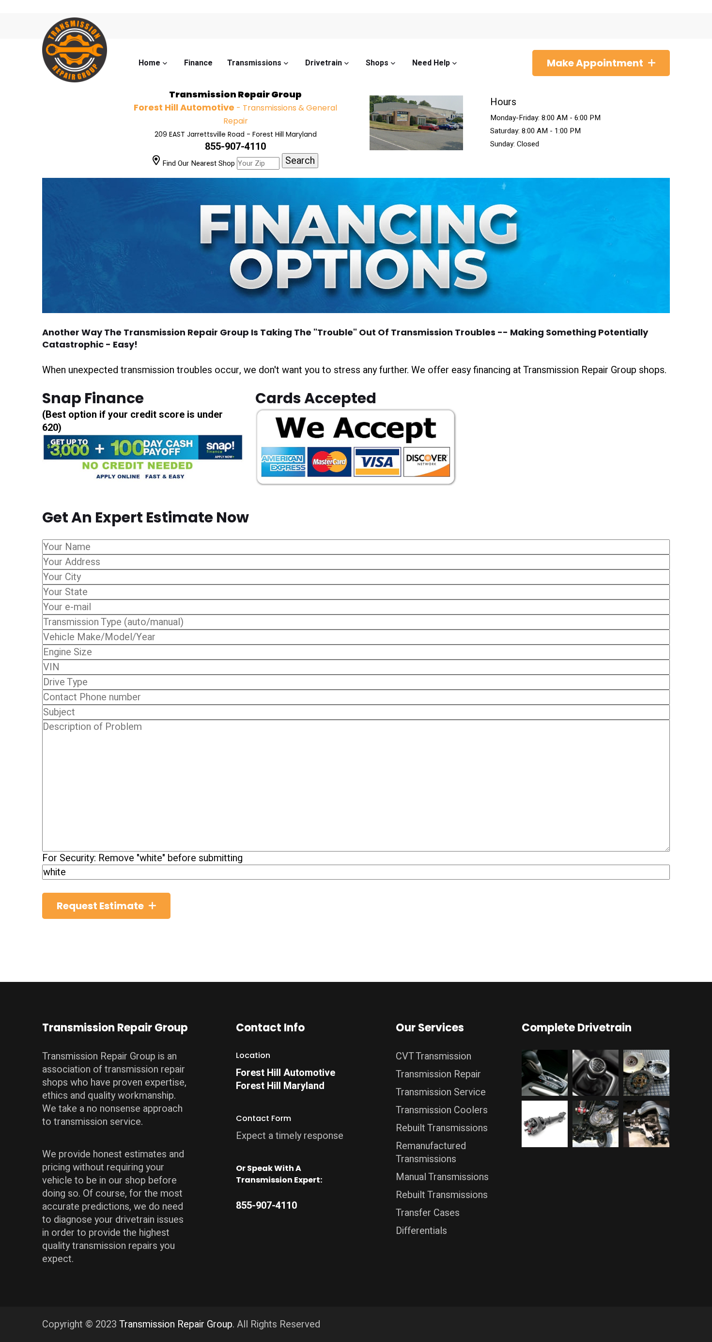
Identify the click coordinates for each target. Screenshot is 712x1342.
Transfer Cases (428, 1212)
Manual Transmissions (442, 1177)
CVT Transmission (433, 1056)
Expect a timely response (289, 1135)
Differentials (421, 1230)
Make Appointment (595, 63)
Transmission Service (441, 1092)
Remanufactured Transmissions (431, 1152)
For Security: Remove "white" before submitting (142, 858)
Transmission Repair (438, 1074)
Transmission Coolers (442, 1110)
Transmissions (254, 63)
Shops (377, 63)
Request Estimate (100, 906)
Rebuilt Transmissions (442, 1128)
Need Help (431, 63)
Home (149, 63)
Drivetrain (323, 63)
